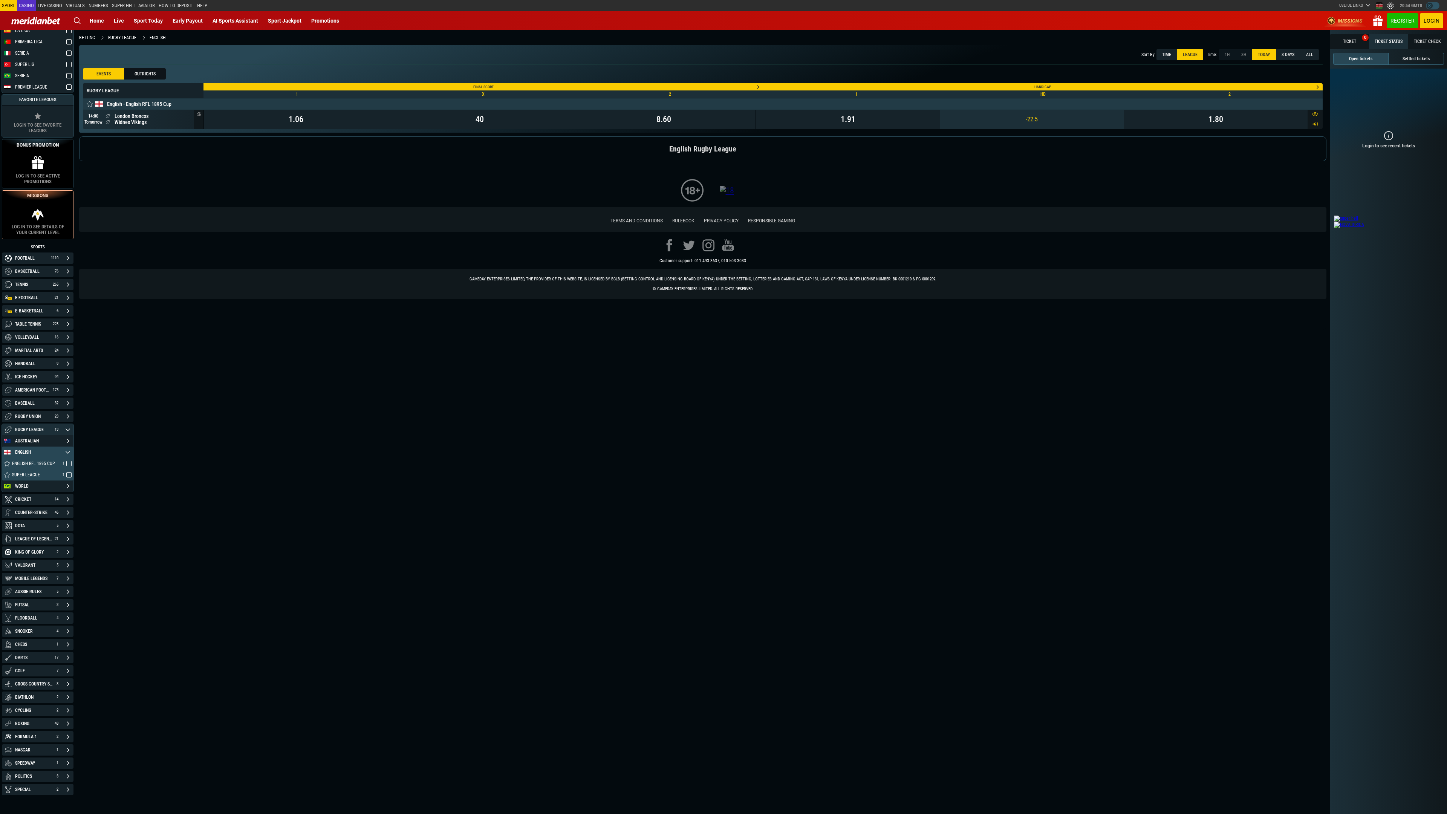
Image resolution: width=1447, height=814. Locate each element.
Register (1402, 21)
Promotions (325, 21)
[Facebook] (669, 245)
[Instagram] (708, 245)
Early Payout (188, 21)
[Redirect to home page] (36, 20)
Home (97, 21)
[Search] (77, 20)
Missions (1350, 21)
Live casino (50, 5)
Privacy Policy (721, 220)
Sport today (148, 21)
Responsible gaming (771, 220)
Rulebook (683, 220)
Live (119, 21)
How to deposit (176, 5)
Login (1431, 21)
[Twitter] (689, 245)
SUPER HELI (123, 5)
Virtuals (75, 5)
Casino (26, 5)
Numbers (98, 5)
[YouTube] (728, 245)
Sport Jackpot (284, 21)
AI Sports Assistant (235, 21)
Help (202, 5)
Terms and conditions (636, 220)
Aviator (146, 5)
